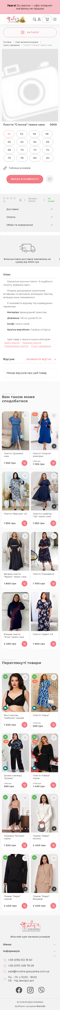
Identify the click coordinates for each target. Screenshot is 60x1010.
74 (47, 149)
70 (22, 149)
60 (9, 141)
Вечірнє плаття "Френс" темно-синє (15, 575)
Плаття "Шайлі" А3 (43, 634)
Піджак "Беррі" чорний (12, 897)
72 (34, 149)
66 (47, 141)
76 (9, 157)
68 (9, 149)
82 (47, 157)
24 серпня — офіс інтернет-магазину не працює (30, 7)
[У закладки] (50, 179)
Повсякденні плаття (16, 346)
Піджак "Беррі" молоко (41, 837)
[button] (34, 19)
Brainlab (41, 1006)
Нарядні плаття (31, 342)
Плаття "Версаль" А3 (15, 513)
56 (34, 133)
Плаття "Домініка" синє (14, 454)
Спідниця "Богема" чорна (14, 837)
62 (22, 141)
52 (9, 133)
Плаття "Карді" (41, 715)
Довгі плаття (12, 342)
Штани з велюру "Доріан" (13, 776)
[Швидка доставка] (15, 692)
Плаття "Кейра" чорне (41, 776)
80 (35, 157)
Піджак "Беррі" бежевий (41, 897)
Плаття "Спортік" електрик (42, 454)
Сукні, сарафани (41, 346)
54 (21, 133)
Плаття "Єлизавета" (44, 574)
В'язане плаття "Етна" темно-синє (14, 635)
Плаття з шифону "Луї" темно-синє (42, 515)
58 (46, 133)
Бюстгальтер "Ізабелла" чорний (14, 716)
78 (22, 157)
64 (34, 141)
